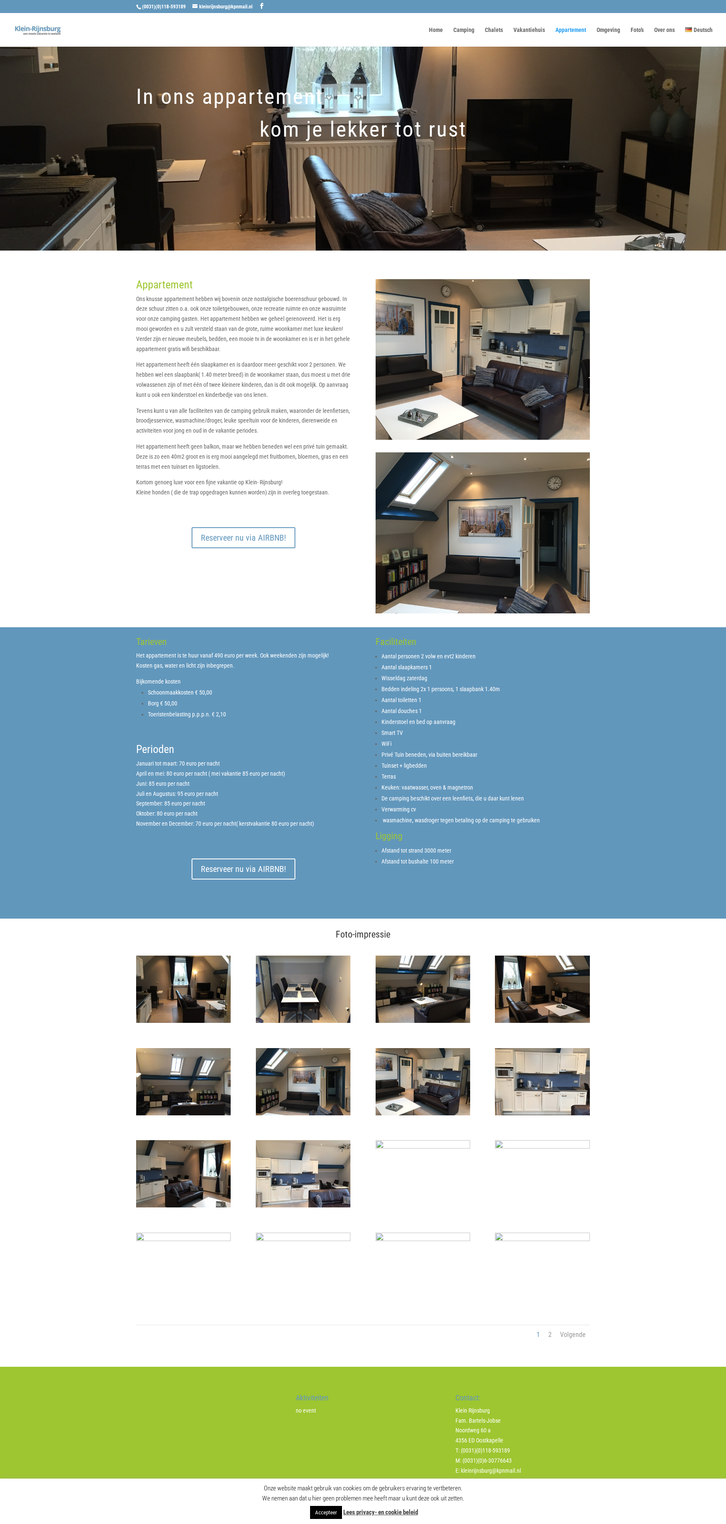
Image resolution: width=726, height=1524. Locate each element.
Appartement (570, 30)
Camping (463, 30)
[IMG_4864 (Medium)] (423, 1239)
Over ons (664, 30)
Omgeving (608, 30)
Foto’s (637, 30)
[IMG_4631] (542, 1020)
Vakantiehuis (529, 30)
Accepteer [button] (326, 1512)
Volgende (573, 1335)
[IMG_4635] (542, 1113)
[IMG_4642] (303, 1205)
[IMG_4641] (542, 1146)
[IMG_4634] (423, 1113)
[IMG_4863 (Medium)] (303, 1239)
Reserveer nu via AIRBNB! (243, 538)
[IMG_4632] (183, 1113)
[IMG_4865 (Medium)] (542, 1239)
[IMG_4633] (303, 1113)
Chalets (494, 30)
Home (436, 30)
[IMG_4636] (183, 1205)
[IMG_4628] (183, 1020)
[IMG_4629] (303, 1020)
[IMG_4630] (423, 1020)
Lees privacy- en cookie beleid (380, 1512)
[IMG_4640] (183, 1239)
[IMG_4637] (423, 1146)
